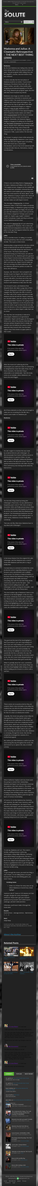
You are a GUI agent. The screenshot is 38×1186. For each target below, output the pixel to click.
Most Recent (29, 1074)
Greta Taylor (24, 1160)
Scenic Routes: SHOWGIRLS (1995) (21, 1133)
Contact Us (8, 1182)
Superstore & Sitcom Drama (9, 958)
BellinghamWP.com (24, 1178)
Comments (9, 1074)
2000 (20, 924)
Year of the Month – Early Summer (26, 972)
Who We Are (12, 1181)
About (19, 1181)
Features (6, 62)
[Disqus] (19, 1000)
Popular (19, 1074)
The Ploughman (25, 1141)
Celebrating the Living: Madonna (26, 958)
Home (9, 1)
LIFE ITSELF (16, 1095)
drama (23, 924)
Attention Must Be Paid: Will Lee (20, 1126)
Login (13, 1182)
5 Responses (13, 62)
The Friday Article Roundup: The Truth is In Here (22, 1138)
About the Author (12, 934)
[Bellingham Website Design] (17, 1178)
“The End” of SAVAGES (18, 1104)
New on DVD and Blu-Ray (18, 1158)
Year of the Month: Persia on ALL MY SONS (10, 972)
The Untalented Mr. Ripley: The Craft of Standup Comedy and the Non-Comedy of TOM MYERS (21, 1113)
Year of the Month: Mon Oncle (21, 1078)
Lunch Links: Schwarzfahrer (19, 1144)
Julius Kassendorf (14, 60)
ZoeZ (22, 1153)
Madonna (13, 925)
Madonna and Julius (21, 925)
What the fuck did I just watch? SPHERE (22, 1119)
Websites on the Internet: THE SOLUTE (22, 1151)
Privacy (24, 1181)
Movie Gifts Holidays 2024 (19, 1165)
